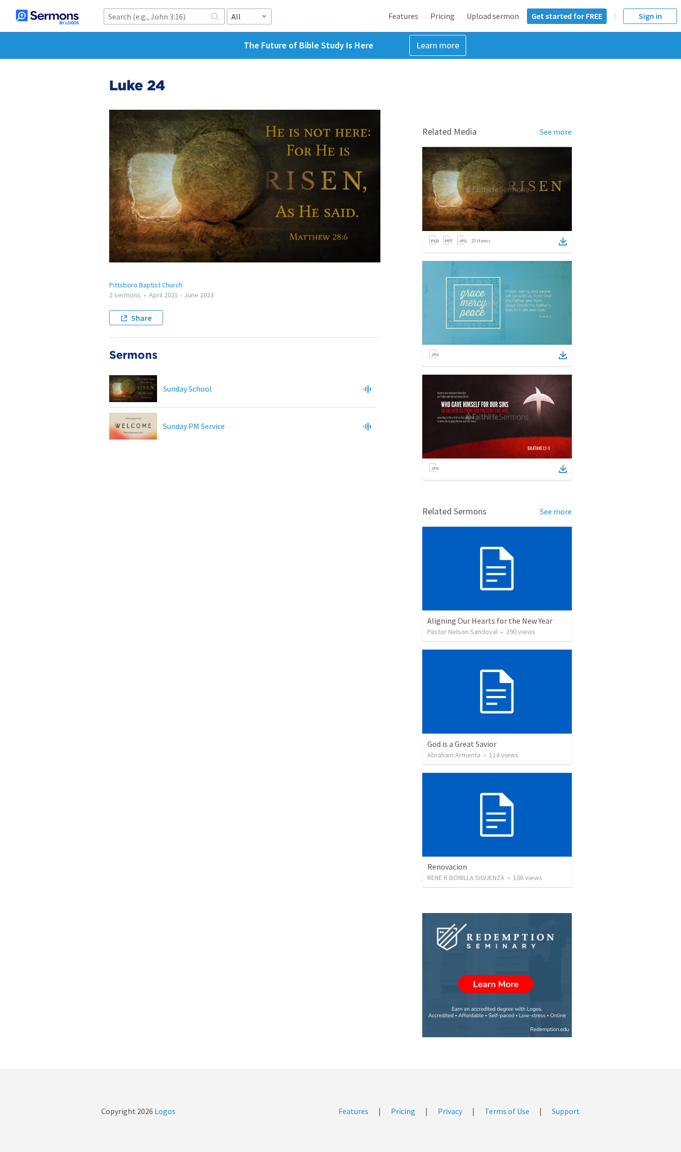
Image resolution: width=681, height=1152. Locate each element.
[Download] (563, 241)
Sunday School (187, 389)
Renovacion (447, 867)
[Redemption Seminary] (497, 975)
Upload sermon (493, 16)
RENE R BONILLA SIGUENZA (466, 877)
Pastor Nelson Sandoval (462, 631)
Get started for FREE (566, 16)
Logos (164, 1111)
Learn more (437, 45)
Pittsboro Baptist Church (145, 284)
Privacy (450, 1111)
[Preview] (366, 388)
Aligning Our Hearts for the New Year (489, 621)
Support (566, 1111)
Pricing (442, 16)
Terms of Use (507, 1111)
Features (403, 16)
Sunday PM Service (194, 426)
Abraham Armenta (454, 754)
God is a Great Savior (462, 744)
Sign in (650, 16)
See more (556, 132)
